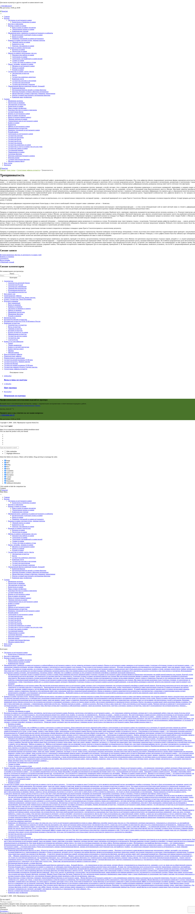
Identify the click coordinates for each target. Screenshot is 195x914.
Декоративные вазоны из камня (23, 29)
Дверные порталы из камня (17, 119)
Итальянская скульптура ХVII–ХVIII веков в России (22, 321)
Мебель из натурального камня (19, 126)
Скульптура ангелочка (16, 137)
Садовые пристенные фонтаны (19, 159)
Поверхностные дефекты (12, 356)
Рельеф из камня (18, 70)
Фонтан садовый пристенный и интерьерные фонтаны (31, 95)
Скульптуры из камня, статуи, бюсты (21, 71)
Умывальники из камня (16, 152)
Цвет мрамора (10, 388)
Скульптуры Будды (14, 141)
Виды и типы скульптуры (15, 380)
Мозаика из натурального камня (23, 66)
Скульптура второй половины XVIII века (18, 360)
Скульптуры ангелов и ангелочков (24, 81)
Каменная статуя (18, 79)
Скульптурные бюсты (15, 112)
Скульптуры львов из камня (18, 148)
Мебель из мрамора (15, 310)
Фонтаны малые (13, 157)
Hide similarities (11, 451)
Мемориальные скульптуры (17, 128)
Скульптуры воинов (15, 143)
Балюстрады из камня (15, 106)
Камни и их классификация (13, 341)
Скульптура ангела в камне (17, 336)
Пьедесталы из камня (19, 51)
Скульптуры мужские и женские (23, 84)
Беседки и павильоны (15, 24)
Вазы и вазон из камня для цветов (24, 27)
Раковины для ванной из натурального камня (24, 130)
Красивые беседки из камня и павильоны (22, 110)
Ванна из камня (17, 37)
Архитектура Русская (15, 285)
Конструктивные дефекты (13, 354)
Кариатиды (12, 124)
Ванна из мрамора (14, 305)
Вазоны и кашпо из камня (17, 26)
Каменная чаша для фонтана (22, 97)
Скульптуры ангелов (15, 135)
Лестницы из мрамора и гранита (19, 308)
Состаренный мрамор (15, 150)
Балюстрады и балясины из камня (24, 22)
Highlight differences (13, 453)
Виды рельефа (5, 260)
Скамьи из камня (18, 60)
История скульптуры (15, 330)
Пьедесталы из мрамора (16, 103)
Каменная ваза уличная (20, 31)
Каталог (7, 18)
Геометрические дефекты (13, 296)
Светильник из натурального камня (20, 134)
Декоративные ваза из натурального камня (23, 121)
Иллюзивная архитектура (17, 290)
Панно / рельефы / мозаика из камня (20, 64)
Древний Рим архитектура (17, 288)
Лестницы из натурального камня (20, 20)
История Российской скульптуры (15, 319)
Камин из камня (13, 123)
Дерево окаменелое (15, 345)
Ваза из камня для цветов (17, 115)
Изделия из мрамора (11, 301)
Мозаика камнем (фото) (16, 161)
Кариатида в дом (18, 44)
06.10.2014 (7, 392)
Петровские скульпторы (15, 396)
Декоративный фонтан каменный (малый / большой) (26, 86)
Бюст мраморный (14, 303)
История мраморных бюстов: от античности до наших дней (20, 255)
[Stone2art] (4, 11)
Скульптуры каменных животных (24, 77)
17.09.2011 (7, 384)
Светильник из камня (19, 57)
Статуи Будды (13, 340)
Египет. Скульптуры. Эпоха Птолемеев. (18, 299)
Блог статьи (8, 163)
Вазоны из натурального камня (19, 113)
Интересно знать (10, 318)
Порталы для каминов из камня (23, 46)
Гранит (10, 343)
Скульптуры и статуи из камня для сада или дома (25, 146)
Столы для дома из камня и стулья (24, 62)
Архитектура (8, 281)
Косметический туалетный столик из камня (27, 35)
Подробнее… (4, 911)
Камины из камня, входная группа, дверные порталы (26, 40)
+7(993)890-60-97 (6, 6)
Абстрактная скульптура (20, 73)
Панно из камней (18, 68)
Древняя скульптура (15, 329)
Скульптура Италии (11, 363)
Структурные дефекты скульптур (28, 170)
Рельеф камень (13, 132)
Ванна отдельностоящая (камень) (19, 117)
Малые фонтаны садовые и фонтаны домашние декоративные (33, 93)
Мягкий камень (13, 352)
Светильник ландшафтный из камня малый (27, 59)
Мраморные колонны (15, 101)
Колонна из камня (18, 49)
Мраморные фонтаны (15, 314)
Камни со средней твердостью (18, 347)
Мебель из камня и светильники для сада (22, 53)
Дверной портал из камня (21, 42)
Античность (4, 258)
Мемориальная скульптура (17, 334)
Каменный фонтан (18, 88)
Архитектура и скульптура (17, 325)
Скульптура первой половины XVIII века (18, 365)
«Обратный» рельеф (7, 262)
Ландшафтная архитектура (17, 292)
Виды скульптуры (14, 327)
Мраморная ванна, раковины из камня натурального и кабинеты (30, 33)
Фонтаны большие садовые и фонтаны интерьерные (30, 92)
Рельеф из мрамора (14, 316)
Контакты (7, 165)
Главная (7, 16)
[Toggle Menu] (1, 13)
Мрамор (11, 351)
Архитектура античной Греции (19, 283)
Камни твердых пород (16, 349)
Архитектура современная (17, 286)
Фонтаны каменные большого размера (21, 156)
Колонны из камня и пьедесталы (19, 48)
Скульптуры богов (14, 139)
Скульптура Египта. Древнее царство (17, 362)
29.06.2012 (7, 376)
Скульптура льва (14, 338)
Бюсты (14, 75)
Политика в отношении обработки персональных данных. (20, 405)
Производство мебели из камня (23, 55)
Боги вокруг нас (9, 294)
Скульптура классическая (21, 82)
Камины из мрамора (7, 256)
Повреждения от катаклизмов (14, 358)
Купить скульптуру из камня (18, 332)
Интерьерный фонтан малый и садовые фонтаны (29, 90)
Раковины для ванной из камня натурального (28, 38)
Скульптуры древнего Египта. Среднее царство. (21, 367)
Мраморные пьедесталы (16, 312)
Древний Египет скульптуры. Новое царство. (20, 297)
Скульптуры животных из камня (19, 145)
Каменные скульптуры (12, 323)
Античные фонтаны (15, 154)
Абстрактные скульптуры (17, 104)
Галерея (6, 99)
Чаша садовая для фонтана (17, 108)
